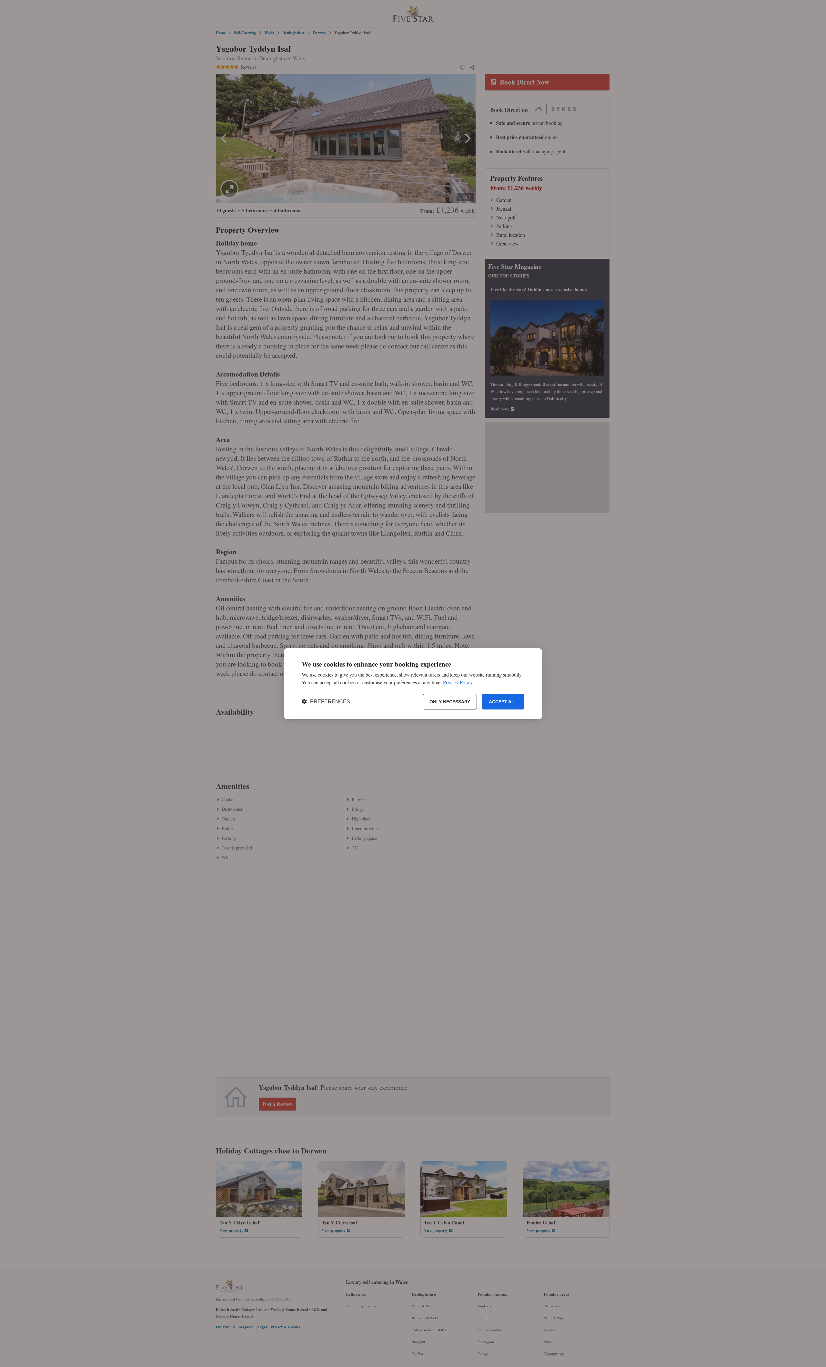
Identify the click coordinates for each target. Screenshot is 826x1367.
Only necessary (449, 701)
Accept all (503, 701)
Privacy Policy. (458, 681)
